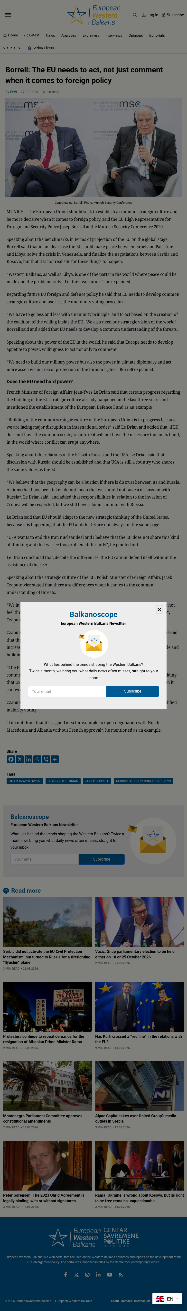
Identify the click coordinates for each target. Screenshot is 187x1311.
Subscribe (132, 691)
